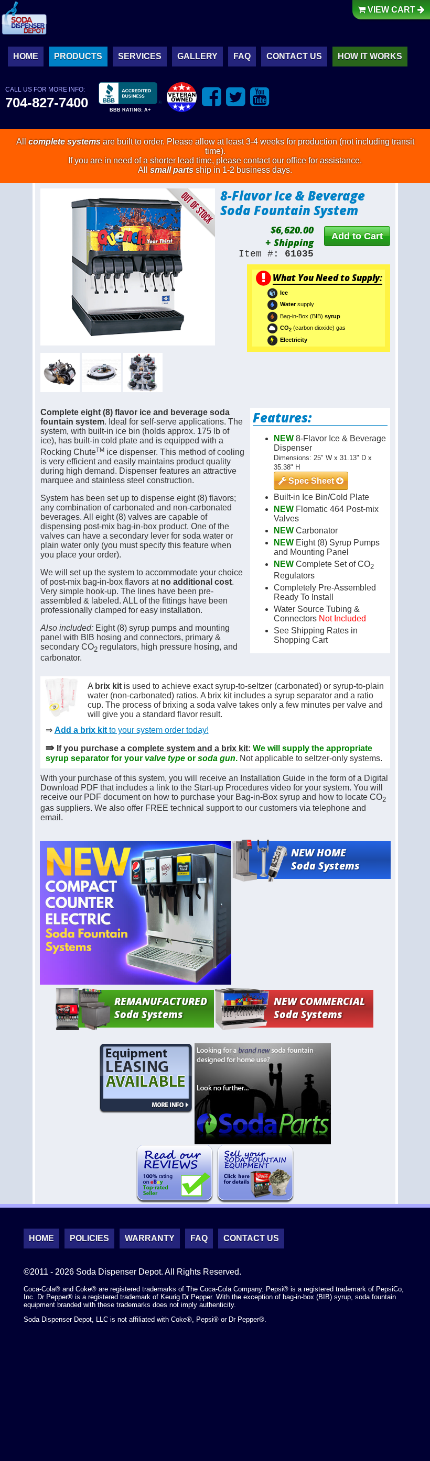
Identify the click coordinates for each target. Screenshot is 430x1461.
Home (25, 56)
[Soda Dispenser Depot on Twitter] (235, 96)
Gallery (197, 56)
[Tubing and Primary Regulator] (101, 372)
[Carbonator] (60, 372)
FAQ (242, 56)
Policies (89, 1238)
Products (78, 56)
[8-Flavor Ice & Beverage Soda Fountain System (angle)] (128, 266)
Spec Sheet (311, 480)
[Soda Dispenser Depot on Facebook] (211, 96)
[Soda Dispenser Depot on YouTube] (260, 96)
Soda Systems (325, 859)
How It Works (370, 56)
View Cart (391, 9)
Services (140, 56)
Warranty (150, 1238)
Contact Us (294, 56)
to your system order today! (132, 730)
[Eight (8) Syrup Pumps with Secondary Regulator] (143, 372)
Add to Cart (357, 236)
